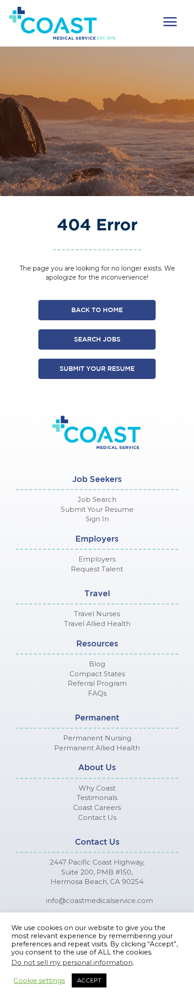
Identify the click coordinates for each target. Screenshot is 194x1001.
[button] (170, 22)
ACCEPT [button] (89, 980)
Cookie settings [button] (39, 981)
